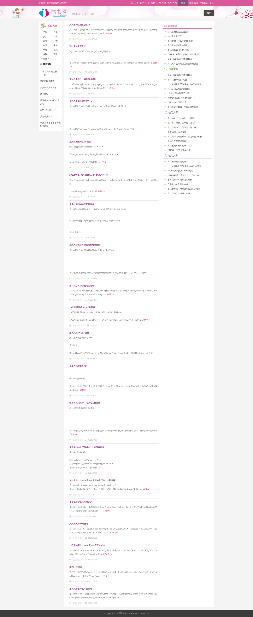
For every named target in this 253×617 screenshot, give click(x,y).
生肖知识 (204, 3)
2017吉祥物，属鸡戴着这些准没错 (183, 175)
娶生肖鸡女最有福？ (78, 366)
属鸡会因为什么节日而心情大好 (181, 127)
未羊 (170, 3)
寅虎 (142, 3)
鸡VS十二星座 (75, 567)
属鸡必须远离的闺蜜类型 (178, 88)
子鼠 (131, 3)
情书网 (53, 12)
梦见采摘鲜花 (46, 116)
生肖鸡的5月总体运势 (79, 333)
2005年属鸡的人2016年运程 (180, 170)
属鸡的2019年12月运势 (80, 142)
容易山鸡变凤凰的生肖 (177, 184)
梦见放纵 (44, 94)
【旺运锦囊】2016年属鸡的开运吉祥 (184, 84)
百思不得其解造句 (48, 110)
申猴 (175, 3)
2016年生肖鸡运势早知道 (179, 150)
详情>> (108, 33)
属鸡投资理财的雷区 (176, 141)
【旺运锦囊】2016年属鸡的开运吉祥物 (87, 545)
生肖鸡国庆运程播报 (176, 132)
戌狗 (191, 3)
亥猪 (196, 3)
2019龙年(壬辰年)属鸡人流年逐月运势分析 (88, 175)
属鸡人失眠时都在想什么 (80, 101)
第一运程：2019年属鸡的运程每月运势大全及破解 (92, 480)
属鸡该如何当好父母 (176, 145)
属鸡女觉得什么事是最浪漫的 (82, 79)
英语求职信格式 (47, 81)
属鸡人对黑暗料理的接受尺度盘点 (84, 245)
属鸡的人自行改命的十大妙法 (180, 118)
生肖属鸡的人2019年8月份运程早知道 (86, 447)
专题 (212, 3)
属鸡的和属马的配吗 (176, 161)
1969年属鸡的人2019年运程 (82, 307)
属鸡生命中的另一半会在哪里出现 (182, 107)
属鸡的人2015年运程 (78, 523)
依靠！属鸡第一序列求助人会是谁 (84, 402)
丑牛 (136, 3)
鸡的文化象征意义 (77, 46)
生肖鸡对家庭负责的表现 (80, 502)
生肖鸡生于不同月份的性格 (179, 180)
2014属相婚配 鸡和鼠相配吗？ (181, 98)
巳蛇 (159, 3)
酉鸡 (183, 3)
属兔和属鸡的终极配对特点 (81, 204)
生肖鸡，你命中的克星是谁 (81, 285)
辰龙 (153, 3)
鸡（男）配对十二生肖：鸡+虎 (181, 123)
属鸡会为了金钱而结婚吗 (178, 193)
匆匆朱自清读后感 (48, 87)
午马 (164, 3)
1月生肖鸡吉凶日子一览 (178, 93)
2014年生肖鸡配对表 (177, 102)
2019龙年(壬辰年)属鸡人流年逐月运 (183, 54)
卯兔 (147, 3)
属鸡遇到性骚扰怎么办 (79, 24)
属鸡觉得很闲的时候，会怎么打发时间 (184, 136)
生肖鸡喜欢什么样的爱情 (80, 589)
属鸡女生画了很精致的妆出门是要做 (183, 189)
